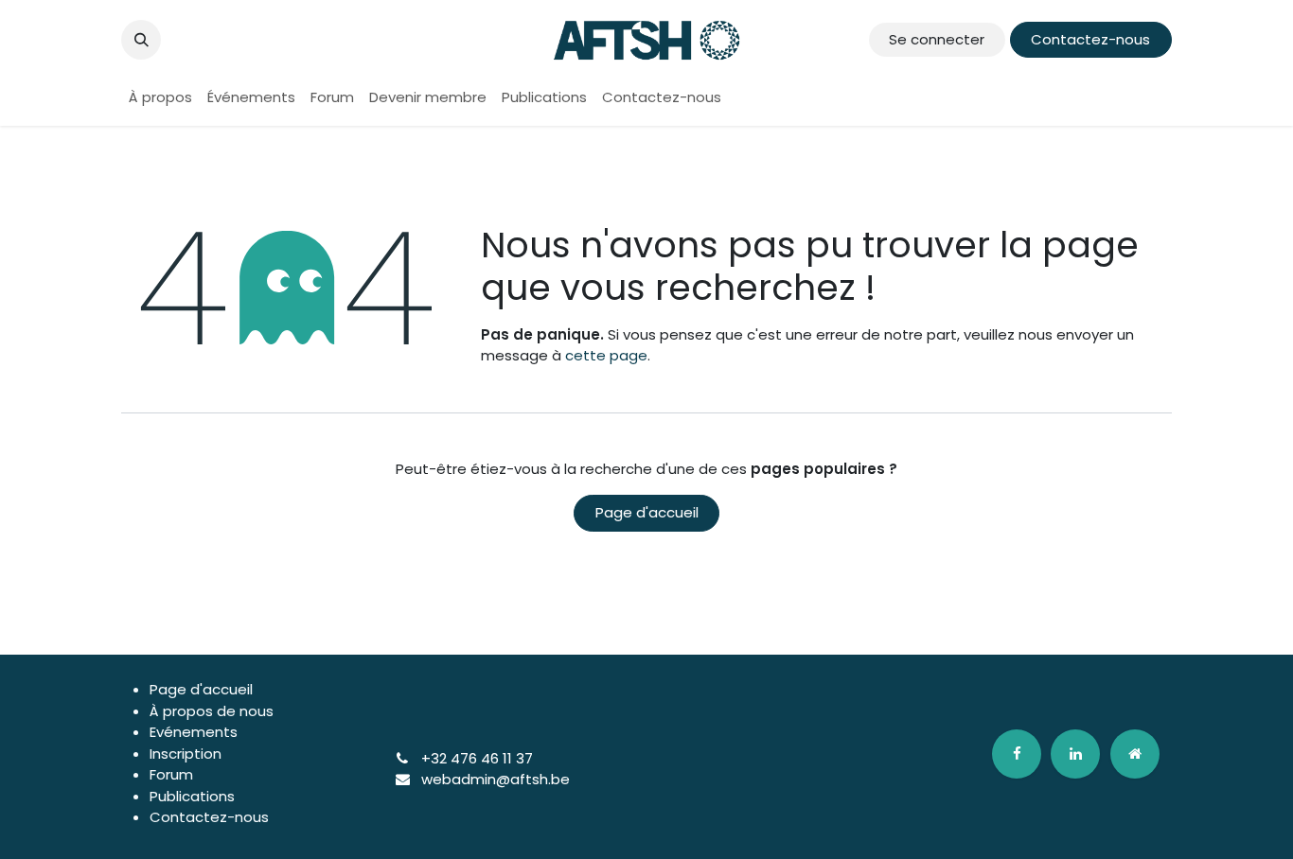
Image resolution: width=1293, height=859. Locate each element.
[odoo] (1135, 754)
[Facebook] (1016, 754)
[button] (141, 40)
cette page (606, 355)
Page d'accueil (647, 512)
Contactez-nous (1090, 39)
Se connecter (936, 39)
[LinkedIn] (1075, 754)
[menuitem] (160, 97)
